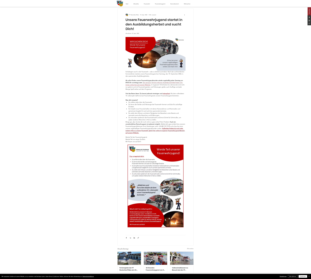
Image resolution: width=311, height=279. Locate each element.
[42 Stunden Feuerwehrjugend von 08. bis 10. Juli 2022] (155, 258)
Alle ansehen (190, 248)
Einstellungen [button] (283, 276)
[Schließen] (309, 276)
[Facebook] (309, 17)
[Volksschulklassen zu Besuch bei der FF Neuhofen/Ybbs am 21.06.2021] (181, 258)
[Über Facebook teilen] (126, 238)
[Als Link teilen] (138, 238)
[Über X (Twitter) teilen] (130, 238)
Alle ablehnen (292, 276)
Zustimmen (303, 276)
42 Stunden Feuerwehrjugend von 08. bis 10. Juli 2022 (155, 269)
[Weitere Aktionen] (184, 15)
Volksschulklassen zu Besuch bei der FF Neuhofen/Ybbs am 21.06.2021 (180, 269)
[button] (148, 3)
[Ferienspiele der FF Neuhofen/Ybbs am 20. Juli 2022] (129, 258)
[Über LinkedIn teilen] (134, 238)
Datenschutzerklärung (88, 276)
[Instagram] (309, 20)
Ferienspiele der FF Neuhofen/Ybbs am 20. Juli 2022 (128, 269)
